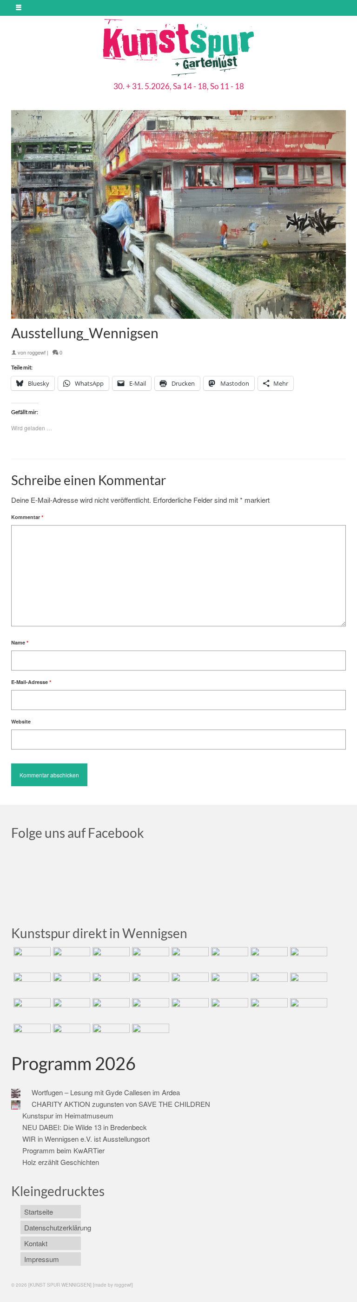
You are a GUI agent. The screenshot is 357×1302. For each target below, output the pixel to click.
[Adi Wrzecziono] (268, 984)
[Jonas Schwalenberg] (149, 1009)
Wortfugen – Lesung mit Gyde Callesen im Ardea (106, 1092)
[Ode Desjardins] (268, 1009)
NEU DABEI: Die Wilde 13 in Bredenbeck (84, 1127)
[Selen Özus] (110, 1009)
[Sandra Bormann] (31, 1035)
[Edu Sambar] (31, 958)
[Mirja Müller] (110, 984)
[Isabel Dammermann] (110, 958)
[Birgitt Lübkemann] (70, 984)
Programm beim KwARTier (63, 1150)
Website (21, 721)
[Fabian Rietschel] (189, 958)
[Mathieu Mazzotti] (307, 958)
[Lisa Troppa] (70, 1009)
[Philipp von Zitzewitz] (189, 984)
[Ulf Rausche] (149, 958)
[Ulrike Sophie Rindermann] (268, 958)
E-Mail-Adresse (31, 681)
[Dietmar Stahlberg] (149, 984)
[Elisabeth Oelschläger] (110, 1035)
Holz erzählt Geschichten (60, 1162)
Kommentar (27, 516)
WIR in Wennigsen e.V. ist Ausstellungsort (86, 1139)
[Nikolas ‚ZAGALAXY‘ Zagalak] (31, 984)
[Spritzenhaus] (149, 1035)
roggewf (36, 352)
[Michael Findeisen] (307, 984)
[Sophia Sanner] (228, 984)
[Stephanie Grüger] (228, 1009)
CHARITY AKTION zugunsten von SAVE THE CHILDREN (121, 1104)
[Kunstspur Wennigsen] (178, 49)
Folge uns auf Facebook (77, 833)
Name (19, 642)
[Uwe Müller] (31, 1009)
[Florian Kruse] (307, 1009)
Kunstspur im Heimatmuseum (67, 1115)
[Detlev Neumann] (70, 1035)
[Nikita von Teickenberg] (189, 1009)
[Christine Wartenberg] (228, 958)
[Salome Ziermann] (70, 958)
